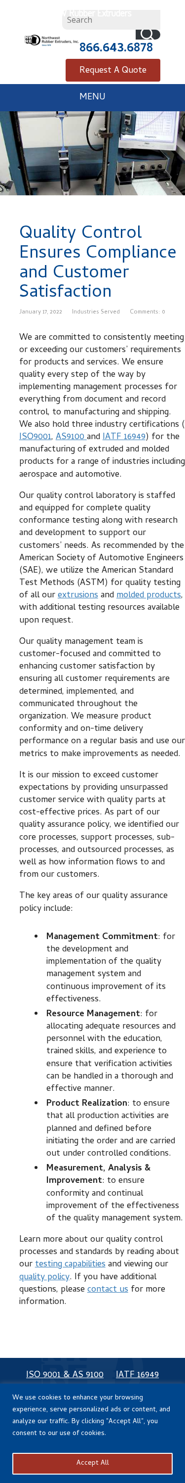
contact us (107, 1290)
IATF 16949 (124, 437)
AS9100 (71, 437)
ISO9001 (35, 437)
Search (148, 35)
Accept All (92, 1463)
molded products (148, 595)
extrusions (78, 595)
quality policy (44, 1277)
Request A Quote (113, 71)
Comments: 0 (147, 312)
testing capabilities (70, 1265)
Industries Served (96, 312)
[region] (92, 1433)
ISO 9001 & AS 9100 (65, 1375)
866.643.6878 (116, 49)
